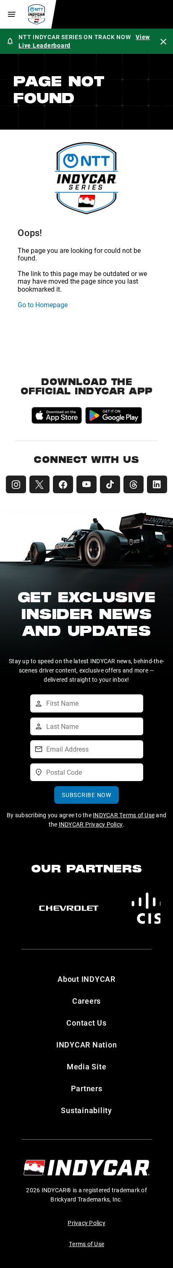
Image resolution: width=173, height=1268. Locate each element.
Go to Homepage (43, 304)
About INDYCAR (86, 979)
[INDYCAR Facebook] (63, 484)
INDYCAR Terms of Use (124, 815)
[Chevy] (69, 908)
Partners (86, 1088)
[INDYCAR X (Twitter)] (39, 484)
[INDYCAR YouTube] (86, 484)
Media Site (87, 1066)
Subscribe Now (86, 795)
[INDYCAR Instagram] (16, 484)
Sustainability (86, 1110)
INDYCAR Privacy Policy (91, 824)
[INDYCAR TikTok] (110, 484)
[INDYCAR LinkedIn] (157, 484)
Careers (86, 1001)
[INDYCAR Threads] (133, 484)
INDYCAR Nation (86, 1044)
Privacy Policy (86, 1223)
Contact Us (86, 1023)
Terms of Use (86, 1244)
